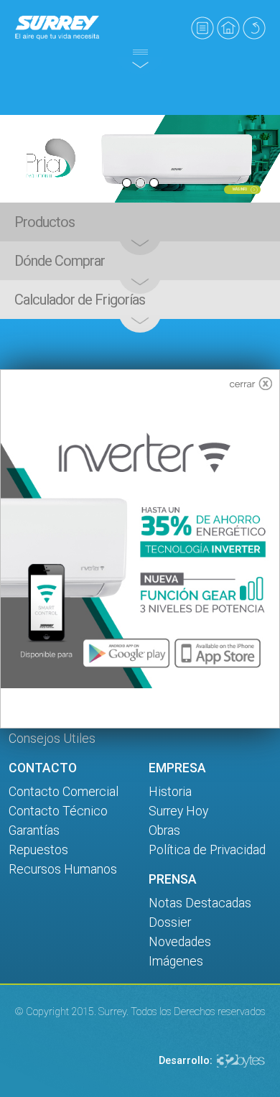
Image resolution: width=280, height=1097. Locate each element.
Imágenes (176, 961)
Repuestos (38, 850)
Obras (164, 830)
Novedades (180, 942)
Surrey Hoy (178, 811)
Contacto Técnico (58, 811)
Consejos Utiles (52, 738)
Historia (170, 791)
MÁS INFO (240, 189)
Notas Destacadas (200, 903)
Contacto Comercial (63, 791)
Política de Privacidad (207, 850)
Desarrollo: (186, 1061)
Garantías (34, 830)
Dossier (170, 922)
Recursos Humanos (63, 869)
